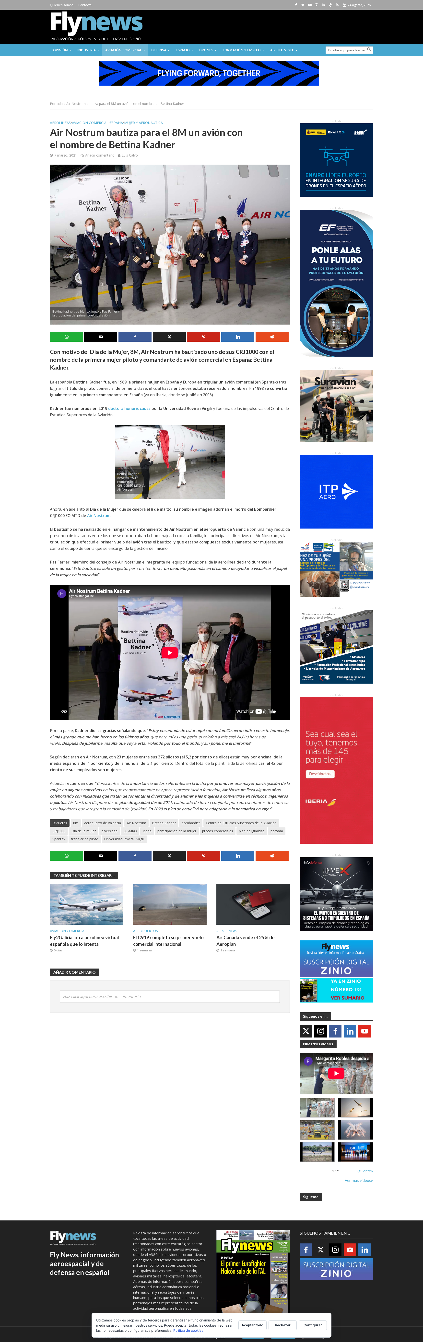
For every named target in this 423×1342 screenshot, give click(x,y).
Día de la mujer (83, 831)
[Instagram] (320, 1031)
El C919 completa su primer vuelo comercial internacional (168, 941)
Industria (86, 50)
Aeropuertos (145, 930)
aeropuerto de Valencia (102, 823)
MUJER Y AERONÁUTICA (143, 122)
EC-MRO (130, 831)
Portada (56, 103)
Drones (206, 50)
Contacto (85, 5)
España (116, 122)
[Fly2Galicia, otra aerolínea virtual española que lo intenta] (86, 903)
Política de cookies (188, 1330)
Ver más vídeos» (359, 1180)
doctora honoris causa (129, 408)
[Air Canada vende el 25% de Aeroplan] (253, 903)
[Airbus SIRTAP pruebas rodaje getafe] (317, 1152)
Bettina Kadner (164, 823)
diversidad (110, 831)
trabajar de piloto (84, 839)
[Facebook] (335, 1031)
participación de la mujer (176, 831)
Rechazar (283, 1325)
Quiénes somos (61, 5)
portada (276, 831)
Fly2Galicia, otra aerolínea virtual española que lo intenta (84, 941)
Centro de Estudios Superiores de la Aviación (241, 823)
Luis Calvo (130, 155)
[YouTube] (364, 1031)
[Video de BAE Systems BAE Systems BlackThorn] (355, 1108)
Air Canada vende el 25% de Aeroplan (245, 941)
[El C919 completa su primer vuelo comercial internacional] (170, 903)
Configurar (313, 1325)
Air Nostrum (98, 515)
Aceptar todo (252, 1325)
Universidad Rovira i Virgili (124, 839)
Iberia (147, 831)
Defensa (158, 50)
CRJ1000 (59, 831)
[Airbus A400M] (355, 1130)
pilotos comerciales (217, 831)
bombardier (191, 823)
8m (75, 823)
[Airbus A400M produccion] (317, 1130)
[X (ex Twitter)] (306, 1031)
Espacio (183, 50)
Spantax (58, 839)
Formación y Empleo (242, 50)
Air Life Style (282, 50)
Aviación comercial (123, 50)
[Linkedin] (350, 1031)
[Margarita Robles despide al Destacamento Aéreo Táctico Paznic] (317, 1108)
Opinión (60, 50)
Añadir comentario (100, 155)
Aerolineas (60, 122)
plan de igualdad (252, 831)
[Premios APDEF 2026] (355, 1152)
